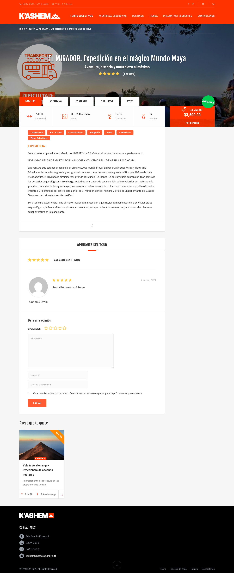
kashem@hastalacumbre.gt (41, 555)
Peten (109, 132)
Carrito (194, 569)
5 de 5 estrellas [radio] (65, 328)
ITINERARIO (82, 101)
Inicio (22, 28)
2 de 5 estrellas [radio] (51, 328)
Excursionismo (75, 132)
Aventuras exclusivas (113, 15)
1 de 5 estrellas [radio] (46, 328)
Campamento (36, 132)
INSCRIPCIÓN (55, 101)
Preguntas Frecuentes (177, 15)
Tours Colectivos (81, 15)
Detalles (30, 101)
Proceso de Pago (178, 569)
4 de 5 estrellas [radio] (60, 328)
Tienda (153, 15)
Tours (30, 28)
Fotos (130, 101)
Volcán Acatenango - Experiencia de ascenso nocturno (38, 470)
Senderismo (125, 132)
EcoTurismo (55, 132)
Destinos (138, 15)
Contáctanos (206, 15)
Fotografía (95, 132)
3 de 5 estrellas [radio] (55, 328)
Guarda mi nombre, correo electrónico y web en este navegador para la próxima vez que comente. (88, 393)
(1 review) (129, 74)
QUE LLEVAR (107, 101)
